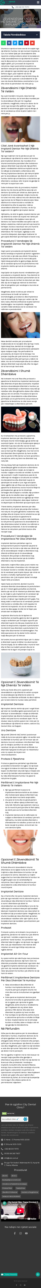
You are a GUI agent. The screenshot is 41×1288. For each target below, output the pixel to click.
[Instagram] (20, 1233)
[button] (37, 35)
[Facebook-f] (14, 1233)
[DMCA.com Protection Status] (8, 1114)
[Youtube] (26, 1233)
